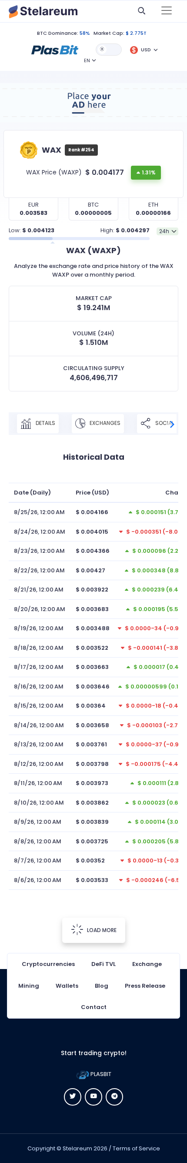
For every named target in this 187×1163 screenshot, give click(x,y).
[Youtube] (93, 1097)
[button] (54, 49)
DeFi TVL (103, 964)
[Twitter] (72, 1097)
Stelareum (77, 1148)
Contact (94, 1007)
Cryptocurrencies (48, 964)
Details (44, 423)
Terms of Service (136, 1148)
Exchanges (104, 423)
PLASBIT (100, 1074)
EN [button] (87, 60)
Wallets (67, 986)
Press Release (145, 986)
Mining (28, 986)
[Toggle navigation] (166, 11)
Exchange (147, 964)
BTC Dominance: (57, 33)
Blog (101, 986)
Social (164, 423)
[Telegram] (114, 1097)
